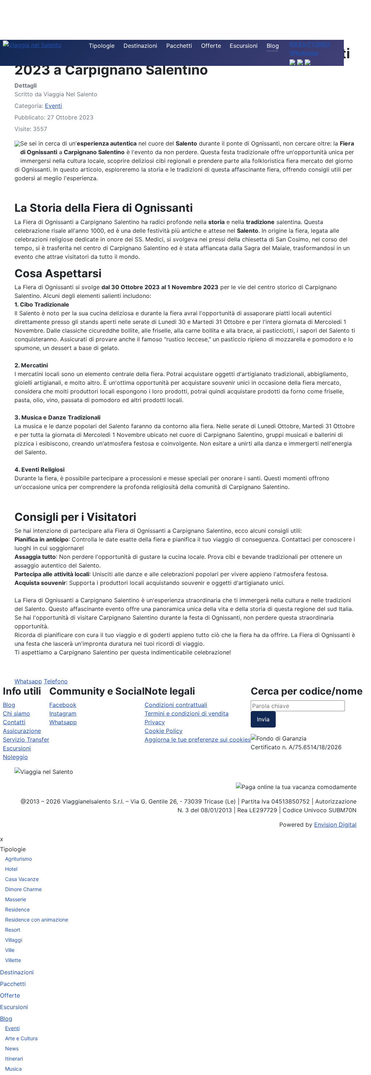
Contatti (14, 722)
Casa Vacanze (22, 879)
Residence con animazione (36, 919)
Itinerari (14, 1058)
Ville (9, 950)
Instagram (62, 713)
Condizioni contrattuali (176, 704)
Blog (273, 45)
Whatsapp (28, 681)
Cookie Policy (164, 730)
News (11, 1048)
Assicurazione (22, 730)
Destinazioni (140, 45)
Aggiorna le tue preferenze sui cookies (198, 739)
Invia (263, 719)
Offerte (211, 45)
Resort (12, 930)
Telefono (56, 681)
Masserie (15, 899)
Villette (13, 960)
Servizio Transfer (26, 739)
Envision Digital (335, 824)
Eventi (53, 105)
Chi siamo (16, 713)
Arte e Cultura (21, 1038)
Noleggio (15, 756)
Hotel (11, 869)
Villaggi (13, 940)
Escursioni (244, 45)
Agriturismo (18, 859)
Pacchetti (179, 45)
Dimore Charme (23, 889)
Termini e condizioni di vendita (187, 713)
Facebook (62, 704)
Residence (17, 909)
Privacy (155, 722)
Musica (13, 1069)
